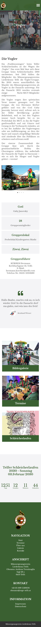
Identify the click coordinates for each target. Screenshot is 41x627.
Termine (20, 403)
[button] (38, 5)
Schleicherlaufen (20, 438)
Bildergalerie (20, 368)
